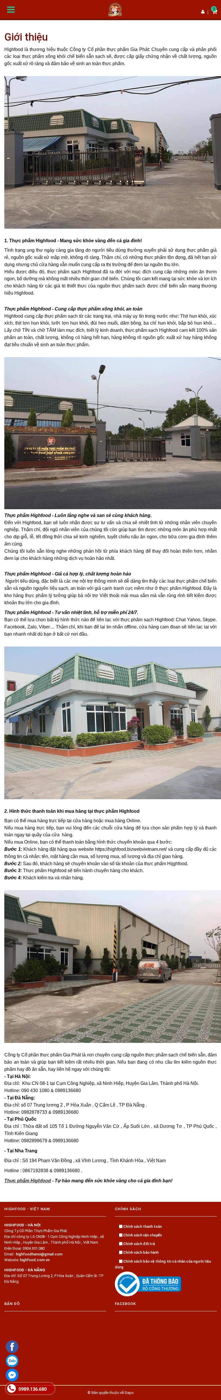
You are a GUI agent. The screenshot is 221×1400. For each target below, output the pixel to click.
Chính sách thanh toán (142, 1226)
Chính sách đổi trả (138, 1244)
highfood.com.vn (34, 1260)
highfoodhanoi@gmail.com (39, 1254)
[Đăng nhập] (203, 11)
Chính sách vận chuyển (142, 1235)
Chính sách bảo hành (140, 1252)
